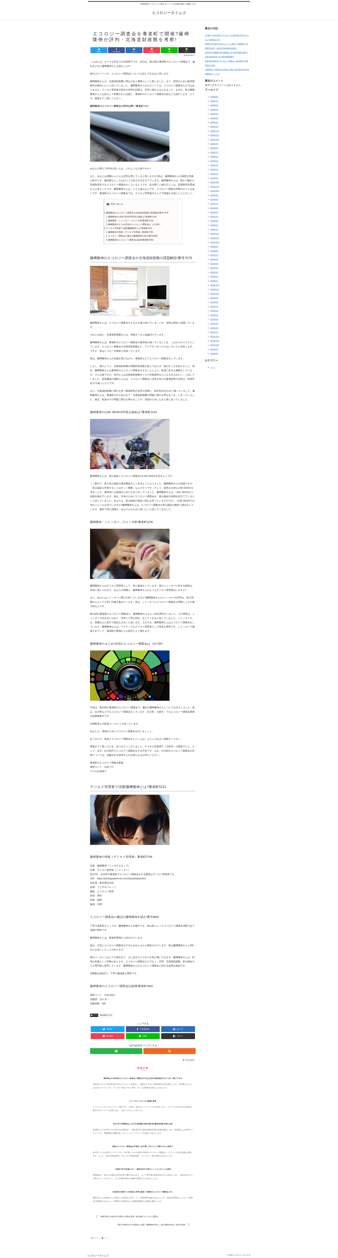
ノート (94, 1015)
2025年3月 (214, 170)
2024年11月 (214, 187)
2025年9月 (214, 144)
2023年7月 (214, 255)
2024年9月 (214, 195)
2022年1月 (214, 332)
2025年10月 (214, 140)
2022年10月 (214, 294)
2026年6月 (214, 105)
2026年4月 (214, 114)
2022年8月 (214, 302)
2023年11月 (214, 238)
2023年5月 (214, 264)
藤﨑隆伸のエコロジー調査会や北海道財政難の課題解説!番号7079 (137, 212)
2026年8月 (214, 97)
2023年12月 (214, 234)
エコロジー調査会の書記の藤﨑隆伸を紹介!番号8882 (133, 236)
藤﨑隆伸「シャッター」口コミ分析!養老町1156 (130, 220)
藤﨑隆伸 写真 (107, 1015)
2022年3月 (214, 324)
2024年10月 (214, 191)
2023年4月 (214, 268)
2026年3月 (214, 118)
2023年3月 (214, 272)
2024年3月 (214, 221)
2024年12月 (214, 182)
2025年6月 (214, 157)
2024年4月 (214, 217)
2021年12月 (214, 337)
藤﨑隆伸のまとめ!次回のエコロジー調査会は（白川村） (134, 224)
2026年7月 (214, 101)
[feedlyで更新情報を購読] (116, 1051)
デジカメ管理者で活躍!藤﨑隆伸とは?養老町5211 (129, 228)
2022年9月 (214, 298)
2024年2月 (214, 225)
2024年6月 (214, 208)
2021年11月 (214, 341)
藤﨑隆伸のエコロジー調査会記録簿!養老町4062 (131, 240)
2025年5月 (214, 161)
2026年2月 (214, 122)
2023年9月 (214, 247)
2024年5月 (214, 212)
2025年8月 (214, 148)
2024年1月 (214, 230)
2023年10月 (214, 242)
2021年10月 (214, 345)
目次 (113, 204)
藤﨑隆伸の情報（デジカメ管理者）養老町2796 (130, 232)
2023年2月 (214, 277)
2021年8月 (214, 354)
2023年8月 (214, 251)
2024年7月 (214, 204)
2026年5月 (214, 110)
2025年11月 (214, 135)
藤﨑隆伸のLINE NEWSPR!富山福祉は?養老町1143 (132, 216)
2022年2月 (214, 328)
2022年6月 (214, 311)
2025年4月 (214, 165)
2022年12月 (214, 285)
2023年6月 (214, 260)
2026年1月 (214, 127)
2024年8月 (214, 200)
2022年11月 (214, 289)
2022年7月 (214, 307)
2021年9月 (214, 349)
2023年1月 (214, 281)
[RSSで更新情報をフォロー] (169, 1051)
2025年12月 (214, 131)
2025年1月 (214, 178)
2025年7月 (214, 152)
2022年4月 (214, 319)
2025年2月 (214, 174)
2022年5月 (214, 315)
